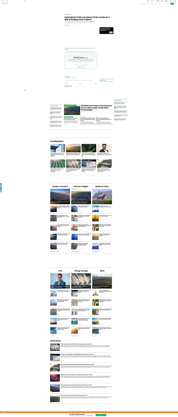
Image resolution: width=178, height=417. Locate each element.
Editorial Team (78, 411)
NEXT (96, 83)
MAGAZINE (168, 3)
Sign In (86, 65)
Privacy (102, 411)
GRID (144, 3)
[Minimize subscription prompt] (176, 414)
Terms (106, 411)
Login (172, 3)
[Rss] (4, 1)
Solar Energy (91, 80)
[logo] (4, 4)
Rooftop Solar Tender (76, 80)
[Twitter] (6, 1)
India (71, 80)
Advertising (73, 411)
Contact (84, 411)
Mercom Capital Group (95, 411)
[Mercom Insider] (153, 1)
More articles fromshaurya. (71, 77)
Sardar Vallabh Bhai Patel (84, 80)
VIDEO (163, 3)
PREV (66, 83)
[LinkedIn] (8, 1)
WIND (156, 3)
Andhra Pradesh (67, 80)
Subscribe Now (101, 414)
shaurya (72, 23)
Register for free (81, 67)
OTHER (159, 3)
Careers (88, 411)
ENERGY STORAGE (150, 3)
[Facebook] (2, 1)
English (25, 1)
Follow (66, 48)
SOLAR (141, 3)
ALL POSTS (81, 83)
